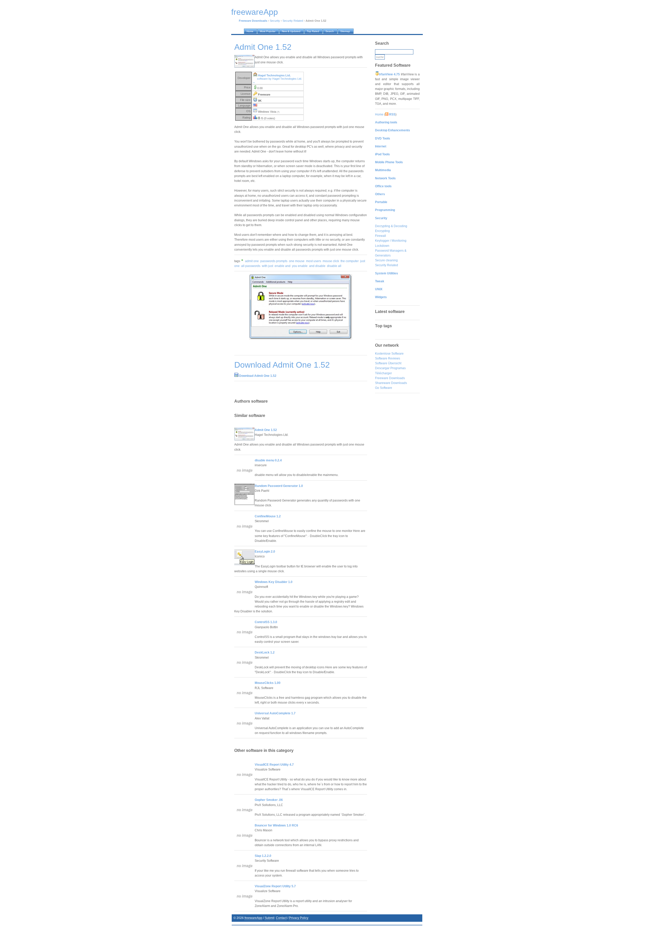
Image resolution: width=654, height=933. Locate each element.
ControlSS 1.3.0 (266, 622)
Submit (269, 918)
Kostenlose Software (389, 353)
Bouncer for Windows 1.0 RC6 (276, 825)
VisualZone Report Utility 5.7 (275, 886)
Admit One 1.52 (266, 430)
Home (379, 114)
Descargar (382, 368)
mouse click (331, 261)
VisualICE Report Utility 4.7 (274, 764)
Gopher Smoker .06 (269, 800)
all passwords (250, 266)
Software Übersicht (388, 363)
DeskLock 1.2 (265, 652)
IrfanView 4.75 (389, 74)
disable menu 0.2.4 (268, 460)
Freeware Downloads (390, 378)
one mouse (297, 261)
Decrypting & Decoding (391, 226)
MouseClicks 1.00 (268, 683)
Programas (398, 368)
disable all (334, 266)
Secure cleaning (386, 260)
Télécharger (383, 373)
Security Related (293, 20)
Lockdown (382, 246)
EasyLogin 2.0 (265, 551)
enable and (282, 266)
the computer (350, 261)
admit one (252, 261)
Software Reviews (387, 358)
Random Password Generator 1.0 (279, 486)
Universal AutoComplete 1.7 (275, 713)
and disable (317, 266)
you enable (300, 266)
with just (267, 266)
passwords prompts (273, 261)
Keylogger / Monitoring (390, 240)
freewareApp (253, 918)
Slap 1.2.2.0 (263, 856)
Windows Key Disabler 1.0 (274, 582)
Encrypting (382, 231)
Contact (281, 918)
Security (275, 20)
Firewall (380, 236)
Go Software (383, 388)
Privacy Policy (298, 918)
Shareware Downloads (391, 383)
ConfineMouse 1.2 (268, 516)
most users (313, 261)
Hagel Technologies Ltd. (274, 75)
